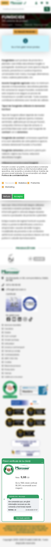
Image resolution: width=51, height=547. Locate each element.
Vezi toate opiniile (23, 518)
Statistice (22, 183)
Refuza (6, 196)
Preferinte (35, 183)
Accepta (18, 196)
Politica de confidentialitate (15, 175)
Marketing (9, 187)
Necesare (9, 183)
